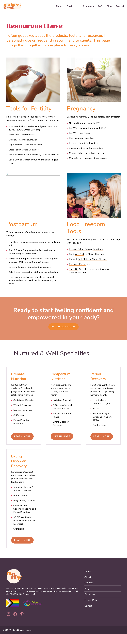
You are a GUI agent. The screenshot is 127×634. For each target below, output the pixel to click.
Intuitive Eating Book (79, 249)
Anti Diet (79, 254)
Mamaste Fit (75, 158)
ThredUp (73, 269)
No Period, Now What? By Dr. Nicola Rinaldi (37, 154)
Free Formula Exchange (21, 277)
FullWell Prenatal (78, 128)
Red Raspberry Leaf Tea (81, 138)
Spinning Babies (77, 148)
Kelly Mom (14, 271)
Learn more (101, 436)
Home (87, 571)
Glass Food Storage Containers (24, 149)
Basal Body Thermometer (21, 134)
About (87, 576)
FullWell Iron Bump (79, 133)
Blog (86, 588)
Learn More (22, 436)
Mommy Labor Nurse (80, 153)
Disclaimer (89, 594)
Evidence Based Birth (79, 143)
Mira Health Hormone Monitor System (28, 126)
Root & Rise (14, 250)
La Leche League (17, 267)
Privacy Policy (91, 600)
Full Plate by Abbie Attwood (92, 259)
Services (88, 582)
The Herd (13, 241)
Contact (88, 605)
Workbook (98, 249)
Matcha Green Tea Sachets (28, 144)
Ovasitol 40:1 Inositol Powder (23, 139)
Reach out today (63, 326)
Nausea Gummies (78, 123)
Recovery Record (77, 264)
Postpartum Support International (26, 258)
